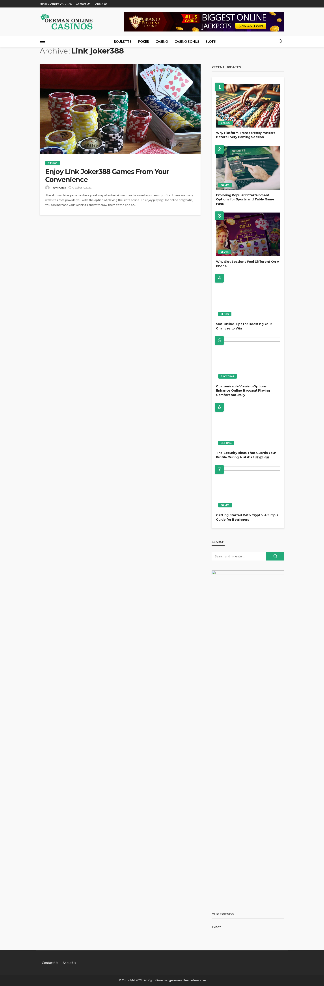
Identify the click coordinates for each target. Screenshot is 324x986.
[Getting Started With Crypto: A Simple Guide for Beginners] (248, 488)
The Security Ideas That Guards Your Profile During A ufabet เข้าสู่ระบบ (246, 455)
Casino (162, 41)
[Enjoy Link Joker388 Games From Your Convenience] (120, 109)
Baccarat (227, 376)
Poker (143, 41)
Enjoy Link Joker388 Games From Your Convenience (107, 176)
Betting (226, 442)
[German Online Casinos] (67, 21)
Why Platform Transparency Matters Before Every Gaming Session (245, 135)
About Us (101, 4)
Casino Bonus (187, 41)
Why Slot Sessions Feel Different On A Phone (247, 264)
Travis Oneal (58, 187)
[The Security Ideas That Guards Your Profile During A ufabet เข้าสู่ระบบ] (248, 426)
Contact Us (83, 4)
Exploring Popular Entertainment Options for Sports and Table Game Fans (245, 199)
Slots (211, 41)
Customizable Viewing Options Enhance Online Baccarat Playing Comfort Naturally (243, 390)
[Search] (280, 41)
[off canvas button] (42, 41)
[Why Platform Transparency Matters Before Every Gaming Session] (248, 106)
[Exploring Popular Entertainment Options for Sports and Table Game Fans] (248, 168)
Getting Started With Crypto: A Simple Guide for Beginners (247, 517)
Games (225, 185)
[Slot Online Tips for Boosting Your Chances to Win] (248, 297)
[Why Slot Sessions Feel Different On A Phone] (248, 234)
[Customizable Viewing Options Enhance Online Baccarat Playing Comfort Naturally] (248, 359)
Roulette (123, 41)
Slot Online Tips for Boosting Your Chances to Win (244, 326)
